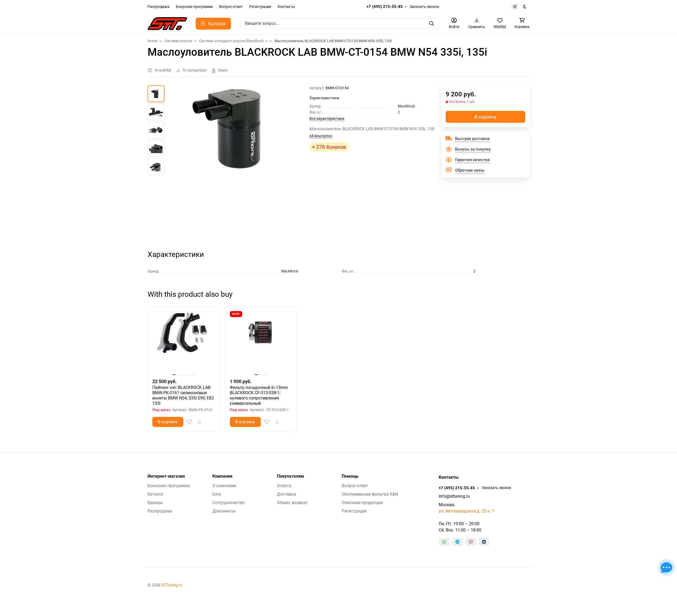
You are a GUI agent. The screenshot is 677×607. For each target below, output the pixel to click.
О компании (224, 485)
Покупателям (290, 476)
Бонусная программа (194, 6)
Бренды (155, 502)
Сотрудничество (228, 502)
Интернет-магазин (166, 476)
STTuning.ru (171, 585)
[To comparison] (199, 422)
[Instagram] (470, 542)
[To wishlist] (189, 422)
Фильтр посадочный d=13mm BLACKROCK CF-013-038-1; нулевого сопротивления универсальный (259, 395)
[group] (238, 163)
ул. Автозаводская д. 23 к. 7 (466, 511)
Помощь (350, 476)
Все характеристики (326, 118)
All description (320, 136)
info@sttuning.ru (454, 496)
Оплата (284, 485)
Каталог (156, 494)
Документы (223, 511)
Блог (217, 494)
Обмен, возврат (292, 502)
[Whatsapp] (444, 542)
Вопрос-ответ (231, 6)
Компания (222, 476)
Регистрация (260, 6)
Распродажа (159, 6)
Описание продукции (362, 502)
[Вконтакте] (484, 542)
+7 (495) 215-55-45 (385, 6)
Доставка (286, 494)
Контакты (286, 6)
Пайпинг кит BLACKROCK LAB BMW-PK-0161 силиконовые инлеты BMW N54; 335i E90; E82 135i (183, 395)
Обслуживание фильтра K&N (370, 494)
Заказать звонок (424, 6)
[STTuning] (167, 23)
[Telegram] (457, 542)
